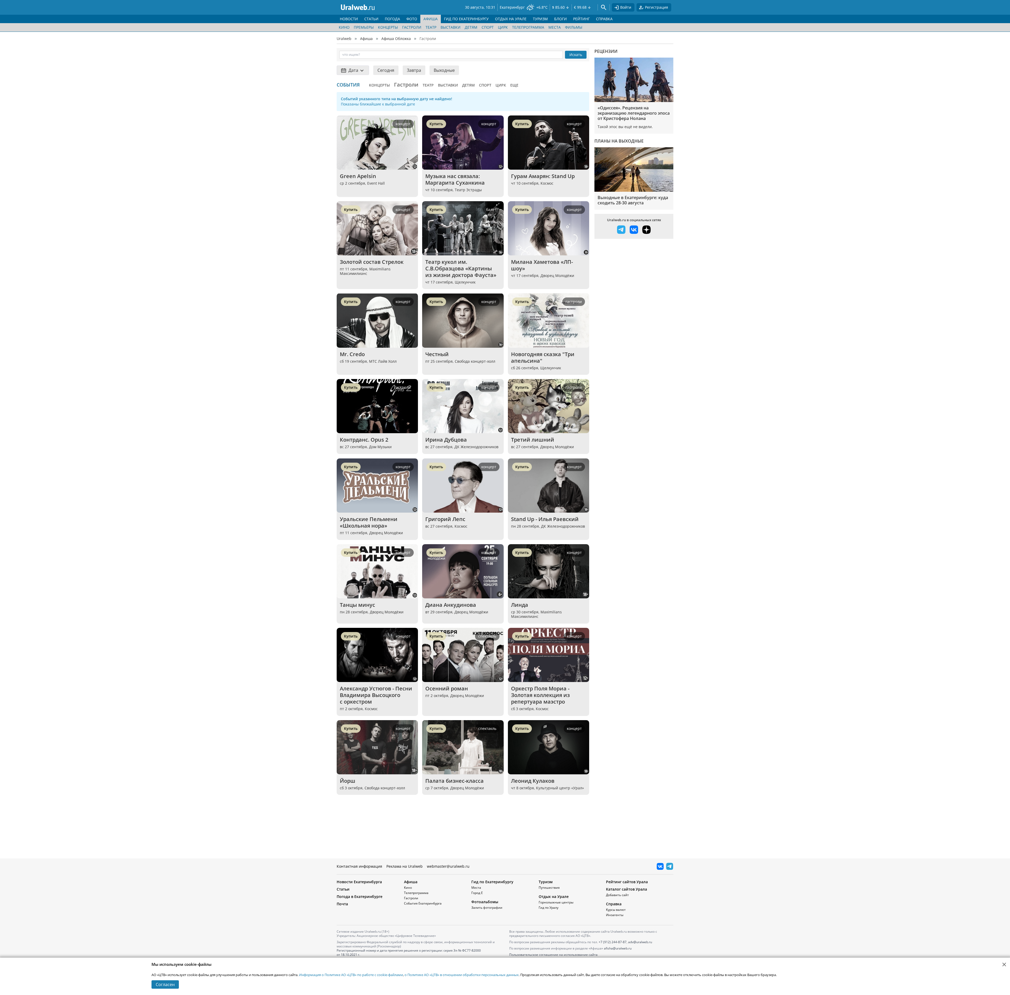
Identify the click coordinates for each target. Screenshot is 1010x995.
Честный (437, 354)
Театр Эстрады (468, 189)
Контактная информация (359, 866)
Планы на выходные (619, 141)
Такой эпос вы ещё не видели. (625, 126)
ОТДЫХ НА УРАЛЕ (511, 18)
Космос (547, 183)
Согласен (165, 984)
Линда (519, 605)
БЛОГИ (560, 18)
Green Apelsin (358, 176)
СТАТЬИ (371, 18)
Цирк (503, 27)
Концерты (388, 27)
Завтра (414, 70)
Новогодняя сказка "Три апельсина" (543, 357)
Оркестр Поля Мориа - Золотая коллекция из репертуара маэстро (541, 695)
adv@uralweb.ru (640, 942)
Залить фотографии (486, 907)
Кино (344, 27)
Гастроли (411, 27)
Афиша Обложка (396, 38)
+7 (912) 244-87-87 (613, 942)
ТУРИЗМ (540, 18)
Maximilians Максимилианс (365, 271)
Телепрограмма (528, 27)
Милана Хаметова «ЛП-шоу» (542, 265)
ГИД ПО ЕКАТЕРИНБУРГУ (466, 18)
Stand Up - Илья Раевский (545, 519)
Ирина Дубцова (446, 439)
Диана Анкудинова (450, 605)
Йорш (347, 780)
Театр (431, 27)
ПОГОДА (392, 18)
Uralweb (344, 38)
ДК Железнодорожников (476, 446)
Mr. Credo (352, 354)
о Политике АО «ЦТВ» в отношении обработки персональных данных (462, 974)
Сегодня (385, 70)
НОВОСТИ (349, 18)
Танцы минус (357, 605)
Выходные (444, 70)
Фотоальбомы (484, 901)
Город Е (477, 893)
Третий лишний (532, 439)
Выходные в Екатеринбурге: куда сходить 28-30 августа (633, 200)
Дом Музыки (380, 446)
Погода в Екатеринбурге (359, 896)
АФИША (430, 18)
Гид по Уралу (548, 907)
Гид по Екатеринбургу (492, 881)
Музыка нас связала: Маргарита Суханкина (455, 179)
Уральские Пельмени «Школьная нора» (369, 522)
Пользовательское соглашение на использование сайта (553, 955)
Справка (614, 903)
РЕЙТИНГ (581, 18)
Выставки (451, 27)
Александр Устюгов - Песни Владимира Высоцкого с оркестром (376, 695)
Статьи (343, 889)
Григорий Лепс (445, 519)
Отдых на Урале (554, 896)
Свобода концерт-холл (475, 361)
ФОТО (411, 18)
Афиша (366, 38)
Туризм (546, 881)
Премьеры (364, 27)
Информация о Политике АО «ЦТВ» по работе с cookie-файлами (351, 974)
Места (554, 27)
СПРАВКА (604, 18)
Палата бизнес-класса (454, 780)
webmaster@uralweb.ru (448, 866)
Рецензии (606, 51)
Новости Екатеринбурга (359, 881)
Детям (471, 27)
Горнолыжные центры (556, 902)
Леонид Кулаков (532, 780)
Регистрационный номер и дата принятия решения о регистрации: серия (409, 952)
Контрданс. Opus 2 (364, 439)
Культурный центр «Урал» (560, 787)
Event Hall (376, 183)
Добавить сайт (617, 895)
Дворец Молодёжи (557, 275)
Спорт (488, 27)
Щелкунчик (465, 282)
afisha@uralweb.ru (618, 948)
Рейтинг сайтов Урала (627, 881)
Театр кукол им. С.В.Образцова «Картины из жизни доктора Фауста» (460, 268)
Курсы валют (616, 909)
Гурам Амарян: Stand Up (543, 176)
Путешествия (549, 887)
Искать (575, 54)
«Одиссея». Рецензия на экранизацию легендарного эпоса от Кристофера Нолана (634, 113)
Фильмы (573, 27)
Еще (514, 85)
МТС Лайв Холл (383, 361)
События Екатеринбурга (423, 903)
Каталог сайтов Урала (626, 889)
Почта (342, 903)
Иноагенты (614, 915)
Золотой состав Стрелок (371, 262)
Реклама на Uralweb (404, 866)
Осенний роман (446, 688)
